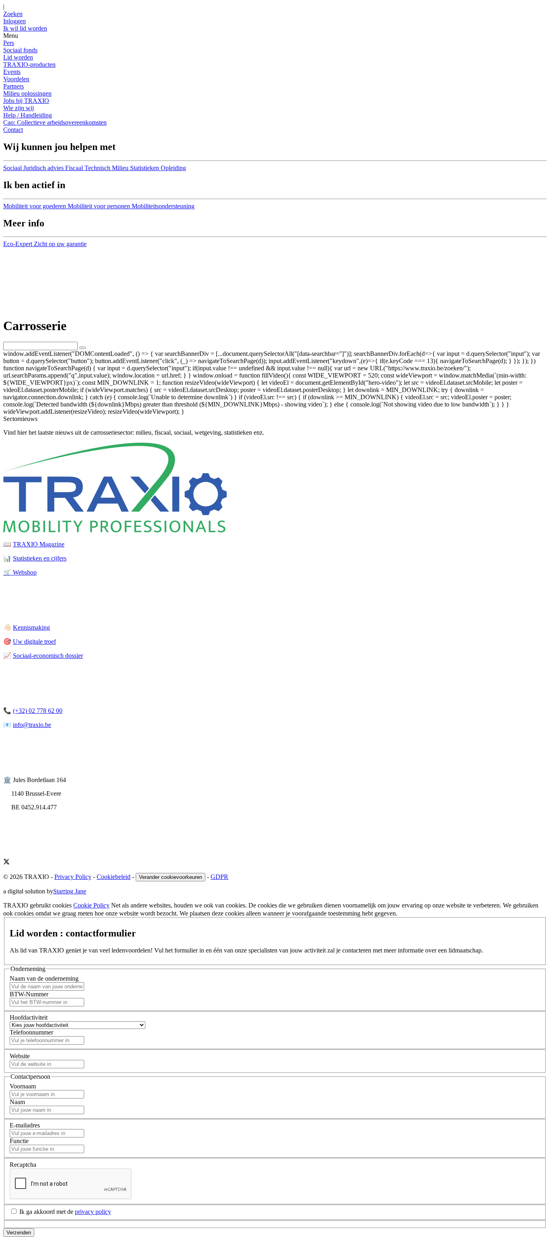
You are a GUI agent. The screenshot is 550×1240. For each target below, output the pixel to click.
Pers (8, 42)
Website (20, 1056)
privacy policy (93, 1211)
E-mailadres (25, 1125)
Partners (13, 86)
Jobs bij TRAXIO (26, 100)
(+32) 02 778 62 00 (37, 710)
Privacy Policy (72, 876)
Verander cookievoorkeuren (170, 877)
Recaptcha (23, 1164)
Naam (17, 1101)
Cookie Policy (91, 905)
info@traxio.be (32, 724)
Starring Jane (69, 891)
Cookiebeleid (113, 876)
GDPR (219, 876)
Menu (10, 35)
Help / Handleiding (27, 115)
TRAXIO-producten (29, 64)
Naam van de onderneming (44, 978)
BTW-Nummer (29, 994)
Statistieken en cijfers (39, 558)
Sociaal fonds (20, 50)
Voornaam (23, 1086)
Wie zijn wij (18, 108)
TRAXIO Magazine (38, 544)
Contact (13, 129)
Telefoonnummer (31, 1032)
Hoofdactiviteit (29, 1017)
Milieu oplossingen (27, 93)
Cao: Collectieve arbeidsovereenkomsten (55, 122)
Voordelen (16, 79)
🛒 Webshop (20, 572)
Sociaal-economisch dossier (48, 655)
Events (12, 71)
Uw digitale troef (34, 641)
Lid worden (18, 57)
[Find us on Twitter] (6, 862)
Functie (19, 1140)
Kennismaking (31, 627)
